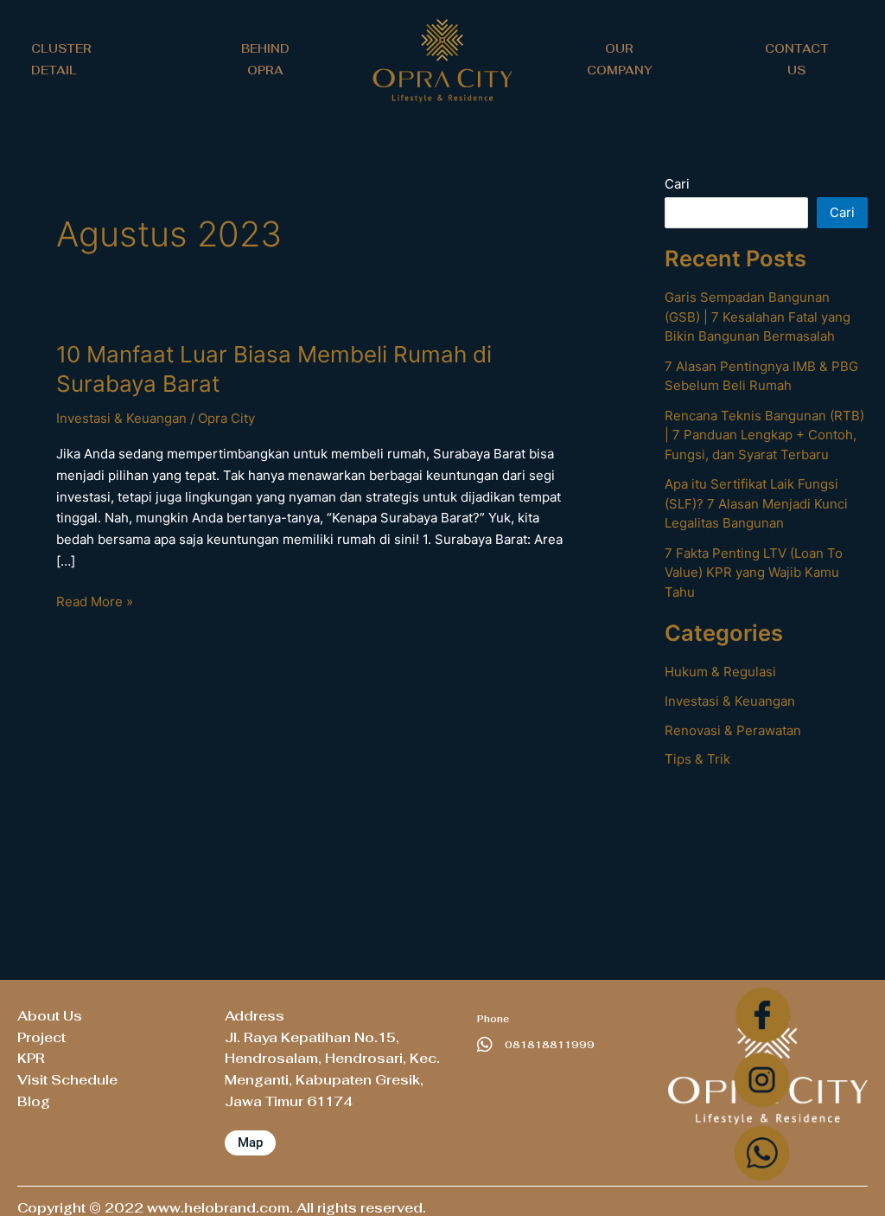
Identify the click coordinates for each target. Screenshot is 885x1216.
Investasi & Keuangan (121, 418)
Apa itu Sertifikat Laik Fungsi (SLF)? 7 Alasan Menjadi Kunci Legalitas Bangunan (756, 503)
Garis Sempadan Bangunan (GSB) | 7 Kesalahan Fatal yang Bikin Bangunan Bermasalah (757, 316)
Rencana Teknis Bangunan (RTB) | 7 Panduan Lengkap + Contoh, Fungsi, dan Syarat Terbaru (764, 435)
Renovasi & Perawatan (733, 730)
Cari (677, 184)
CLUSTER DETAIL (61, 60)
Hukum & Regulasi (720, 671)
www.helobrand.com (218, 1208)
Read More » (94, 601)
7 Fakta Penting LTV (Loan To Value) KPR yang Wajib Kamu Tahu (754, 572)
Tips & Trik (697, 759)
